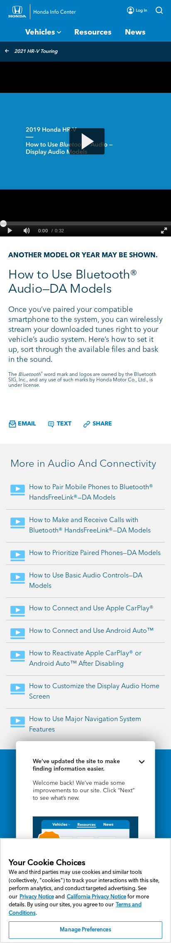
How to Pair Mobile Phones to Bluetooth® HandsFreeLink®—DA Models (91, 492)
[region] (85, 890)
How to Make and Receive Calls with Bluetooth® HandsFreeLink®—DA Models (90, 525)
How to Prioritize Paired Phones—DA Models (95, 553)
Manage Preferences (85, 930)
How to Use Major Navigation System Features (85, 724)
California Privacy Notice (96, 897)
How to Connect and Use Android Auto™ (91, 631)
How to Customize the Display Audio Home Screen (94, 691)
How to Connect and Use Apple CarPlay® (91, 608)
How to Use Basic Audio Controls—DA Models (85, 581)
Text (63, 424)
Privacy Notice (37, 897)
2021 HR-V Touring (36, 51)
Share (101, 424)
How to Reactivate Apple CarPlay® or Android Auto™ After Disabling (85, 658)
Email (26, 424)
